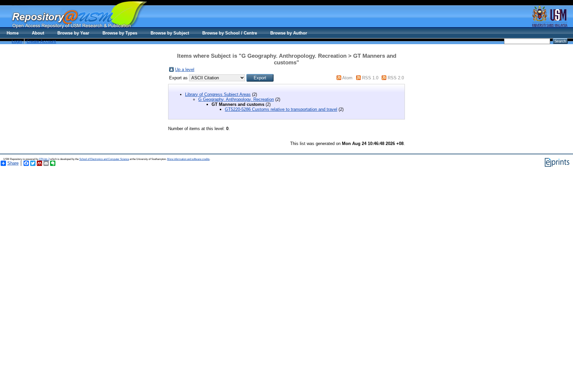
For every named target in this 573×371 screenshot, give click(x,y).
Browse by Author (288, 33)
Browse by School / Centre (229, 33)
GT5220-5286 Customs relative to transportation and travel (281, 109)
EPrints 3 (44, 159)
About (38, 33)
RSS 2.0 (396, 77)
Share (13, 163)
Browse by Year (73, 33)
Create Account (41, 41)
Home (13, 33)
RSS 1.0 (370, 77)
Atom (347, 77)
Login (17, 41)
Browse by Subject (170, 33)
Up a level (184, 69)
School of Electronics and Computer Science (104, 159)
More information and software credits (188, 159)
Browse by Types (119, 33)
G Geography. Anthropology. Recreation (236, 99)
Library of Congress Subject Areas (218, 94)
